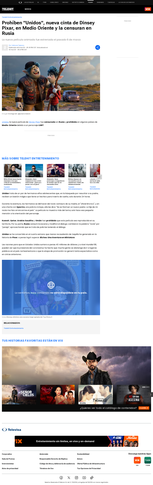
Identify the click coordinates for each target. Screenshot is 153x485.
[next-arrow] (99, 177)
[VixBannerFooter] (76, 441)
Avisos (79, 459)
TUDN (44, 2)
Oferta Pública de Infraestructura (91, 464)
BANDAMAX (100, 2)
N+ (38, 2)
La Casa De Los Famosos (126, 2)
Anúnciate (44, 454)
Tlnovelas (111, 2)
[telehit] (8, 9)
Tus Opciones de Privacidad (89, 468)
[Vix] (148, 9)
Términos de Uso (47, 468)
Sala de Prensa (8, 459)
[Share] (97, 47)
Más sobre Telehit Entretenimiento (30, 158)
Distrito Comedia (78, 2)
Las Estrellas (29, 2)
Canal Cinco (54, 2)
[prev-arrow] (0, 395)
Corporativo (7, 454)
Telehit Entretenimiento (12, 17)
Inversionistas (8, 464)
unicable (65, 2)
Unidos (5, 122)
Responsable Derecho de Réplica (53, 459)
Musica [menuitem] (28, 9)
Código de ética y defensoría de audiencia (57, 464)
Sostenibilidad (83, 454)
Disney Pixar (34, 122)
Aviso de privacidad (10, 468)
